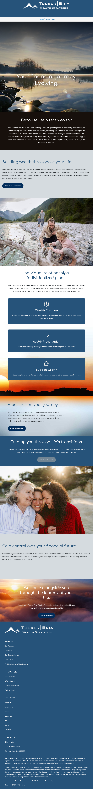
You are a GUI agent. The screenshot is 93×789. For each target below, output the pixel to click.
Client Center (9, 742)
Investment (9, 707)
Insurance (8, 716)
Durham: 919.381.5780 (12, 746)
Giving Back (9, 659)
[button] (9, 641)
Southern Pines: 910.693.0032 (15, 751)
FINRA (24, 761)
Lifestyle (8, 730)
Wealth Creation (10, 681)
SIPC (29, 761)
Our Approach (10, 646)
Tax (6, 720)
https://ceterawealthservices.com (34, 777)
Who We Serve (10, 676)
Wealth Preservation (12, 685)
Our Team (8, 650)
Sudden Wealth (10, 690)
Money (7, 725)
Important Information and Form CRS (20, 781)
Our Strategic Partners (12, 655)
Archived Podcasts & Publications (16, 664)
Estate (7, 711)
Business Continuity (45, 781)
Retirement (9, 702)
